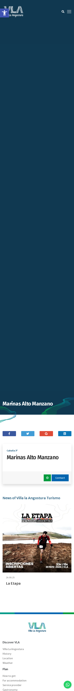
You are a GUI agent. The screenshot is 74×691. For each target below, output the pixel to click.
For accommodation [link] (15, 680)
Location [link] (8, 658)
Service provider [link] (12, 685)
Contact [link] (60, 477)
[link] (4, 13)
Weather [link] (8, 663)
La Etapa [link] (13, 583)
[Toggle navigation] (69, 11)
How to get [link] (9, 676)
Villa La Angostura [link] (13, 649)
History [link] (7, 653)
